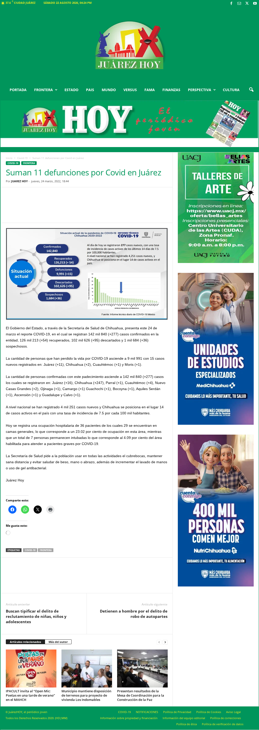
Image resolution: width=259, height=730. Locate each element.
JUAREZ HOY (19, 181)
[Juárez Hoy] (130, 45)
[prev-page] (159, 642)
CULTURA (231, 89)
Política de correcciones (225, 718)
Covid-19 (22, 158)
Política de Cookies (208, 712)
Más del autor (58, 642)
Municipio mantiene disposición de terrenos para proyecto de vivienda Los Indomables (86, 695)
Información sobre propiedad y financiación (129, 718)
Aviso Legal (233, 712)
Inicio (9, 158)
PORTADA (18, 89)
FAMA (149, 89)
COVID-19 (124, 712)
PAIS (90, 89)
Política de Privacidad (177, 712)
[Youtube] (255, 3)
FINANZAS (171, 89)
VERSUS (130, 89)
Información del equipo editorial (184, 718)
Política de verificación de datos (222, 724)
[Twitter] (247, 3)
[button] (251, 89)
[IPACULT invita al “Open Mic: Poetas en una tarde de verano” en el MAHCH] (31, 668)
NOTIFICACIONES (147, 712)
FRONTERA (43, 89)
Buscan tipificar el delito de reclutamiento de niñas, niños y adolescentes (36, 616)
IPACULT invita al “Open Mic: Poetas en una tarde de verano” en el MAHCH (30, 695)
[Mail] (239, 3)
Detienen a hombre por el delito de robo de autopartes (133, 614)
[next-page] (165, 642)
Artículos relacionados (25, 642)
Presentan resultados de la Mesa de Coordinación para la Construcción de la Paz (140, 695)
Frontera (29, 163)
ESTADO (71, 89)
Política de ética (186, 724)
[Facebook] (231, 3)
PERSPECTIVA (199, 89)
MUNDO (109, 89)
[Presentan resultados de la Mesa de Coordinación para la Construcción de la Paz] (142, 668)
